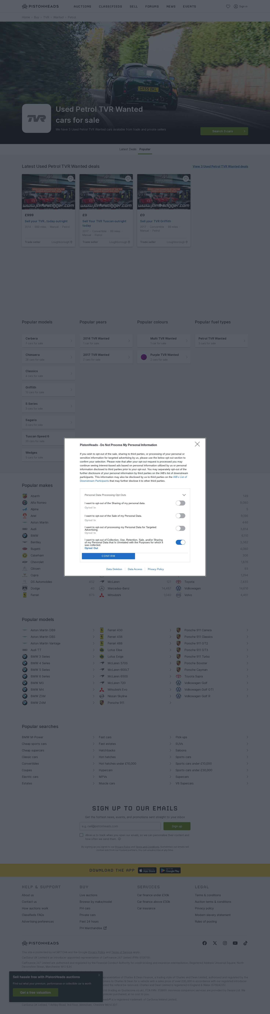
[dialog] (135, 507)
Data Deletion (114, 569)
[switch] (180, 503)
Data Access (135, 569)
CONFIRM (108, 556)
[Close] (198, 445)
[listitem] (135, 495)
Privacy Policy (156, 569)
